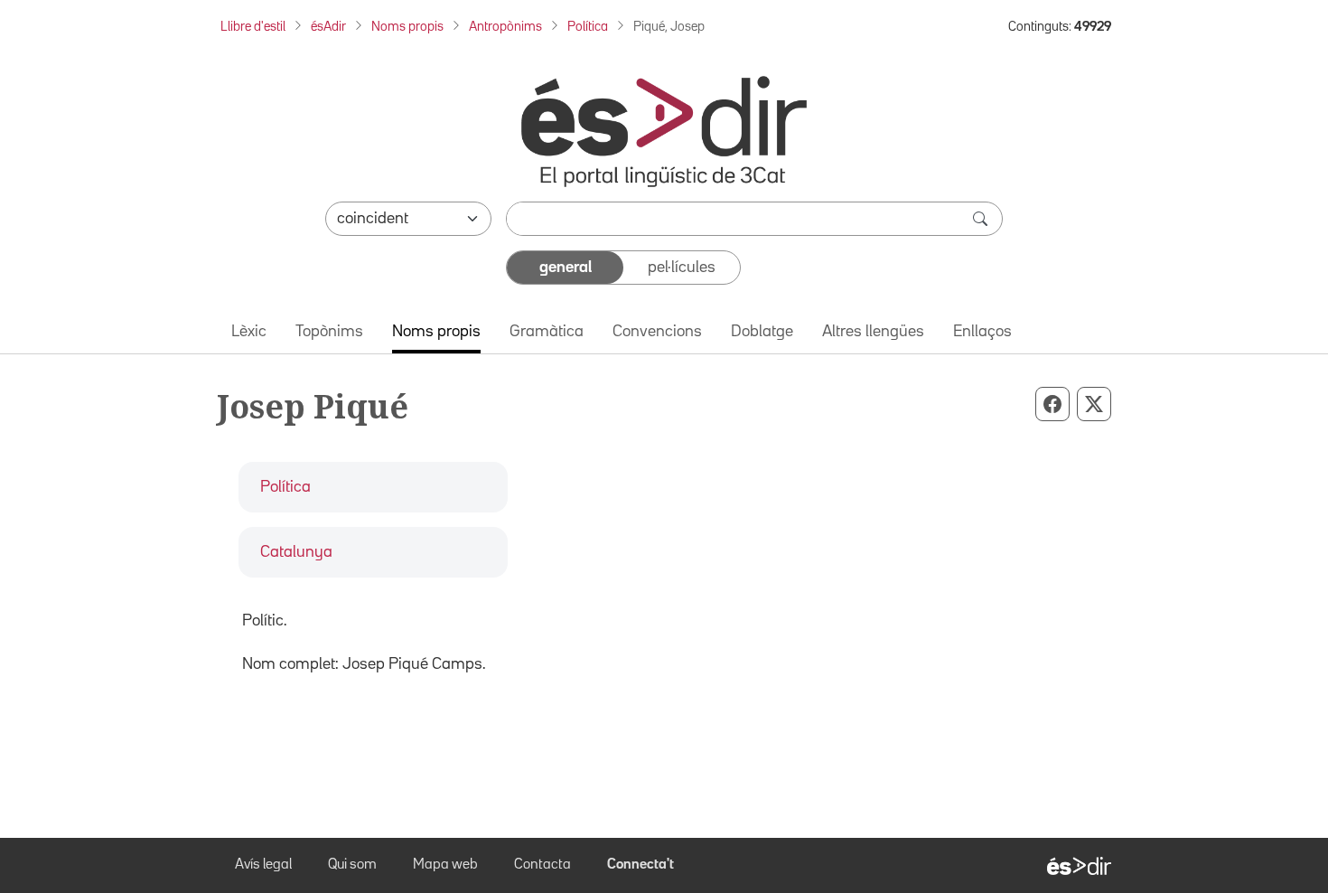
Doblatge (762, 331)
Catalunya (296, 552)
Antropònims (505, 27)
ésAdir (328, 27)
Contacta (542, 865)
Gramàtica (547, 331)
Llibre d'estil (252, 27)
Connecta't (640, 865)
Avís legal (263, 865)
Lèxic (249, 331)
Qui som (352, 865)
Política (587, 27)
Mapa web (445, 865)
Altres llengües (873, 331)
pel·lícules (681, 267)
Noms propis (407, 27)
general (565, 267)
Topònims (329, 331)
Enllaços (982, 331)
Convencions (657, 331)
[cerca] (982, 218)
